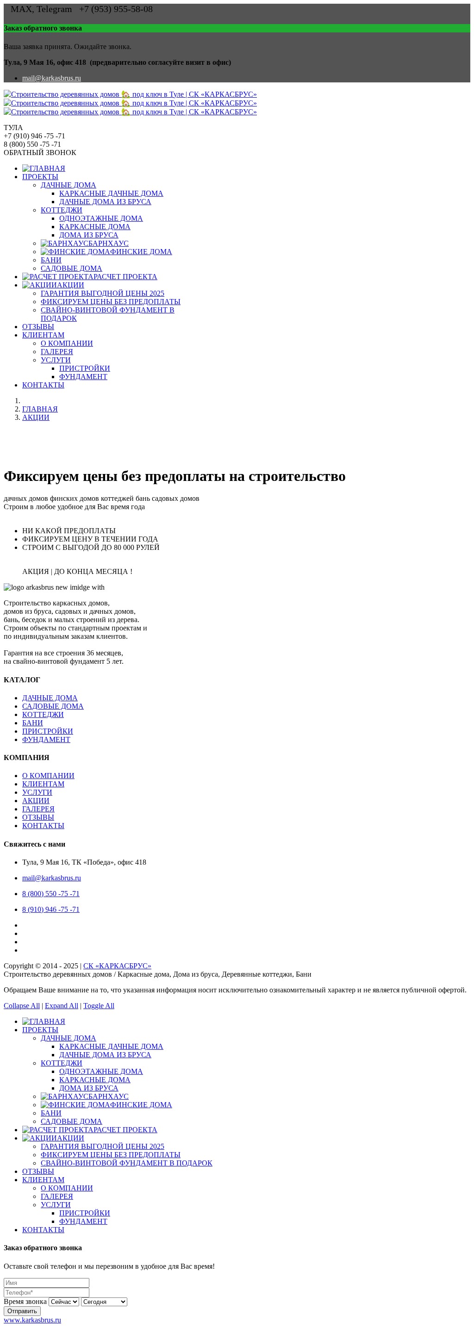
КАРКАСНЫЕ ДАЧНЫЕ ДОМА (111, 193)
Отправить (22, 1311)
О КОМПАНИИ (67, 343)
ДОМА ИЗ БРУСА (88, 235)
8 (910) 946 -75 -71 (51, 909)
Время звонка (25, 1301)
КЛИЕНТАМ (43, 335)
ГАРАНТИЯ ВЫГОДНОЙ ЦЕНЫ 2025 (102, 293)
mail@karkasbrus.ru (51, 78)
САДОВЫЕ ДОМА (71, 268)
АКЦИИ (36, 417)
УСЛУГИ (56, 360)
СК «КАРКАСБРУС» (117, 966)
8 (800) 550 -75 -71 (51, 894)
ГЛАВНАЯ (40, 409)
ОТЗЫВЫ (38, 326)
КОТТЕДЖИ (61, 210)
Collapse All (22, 1006)
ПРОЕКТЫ (40, 177)
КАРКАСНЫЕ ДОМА (95, 227)
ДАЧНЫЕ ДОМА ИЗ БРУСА (105, 202)
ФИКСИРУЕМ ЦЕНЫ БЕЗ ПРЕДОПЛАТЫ (111, 302)
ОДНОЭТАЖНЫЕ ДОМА (101, 218)
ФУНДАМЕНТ (83, 376)
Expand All (61, 1006)
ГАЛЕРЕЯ (57, 351)
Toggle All (98, 1006)
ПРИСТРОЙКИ (84, 368)
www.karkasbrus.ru (32, 1320)
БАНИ (51, 260)
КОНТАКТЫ (43, 385)
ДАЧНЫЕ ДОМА (68, 185)
